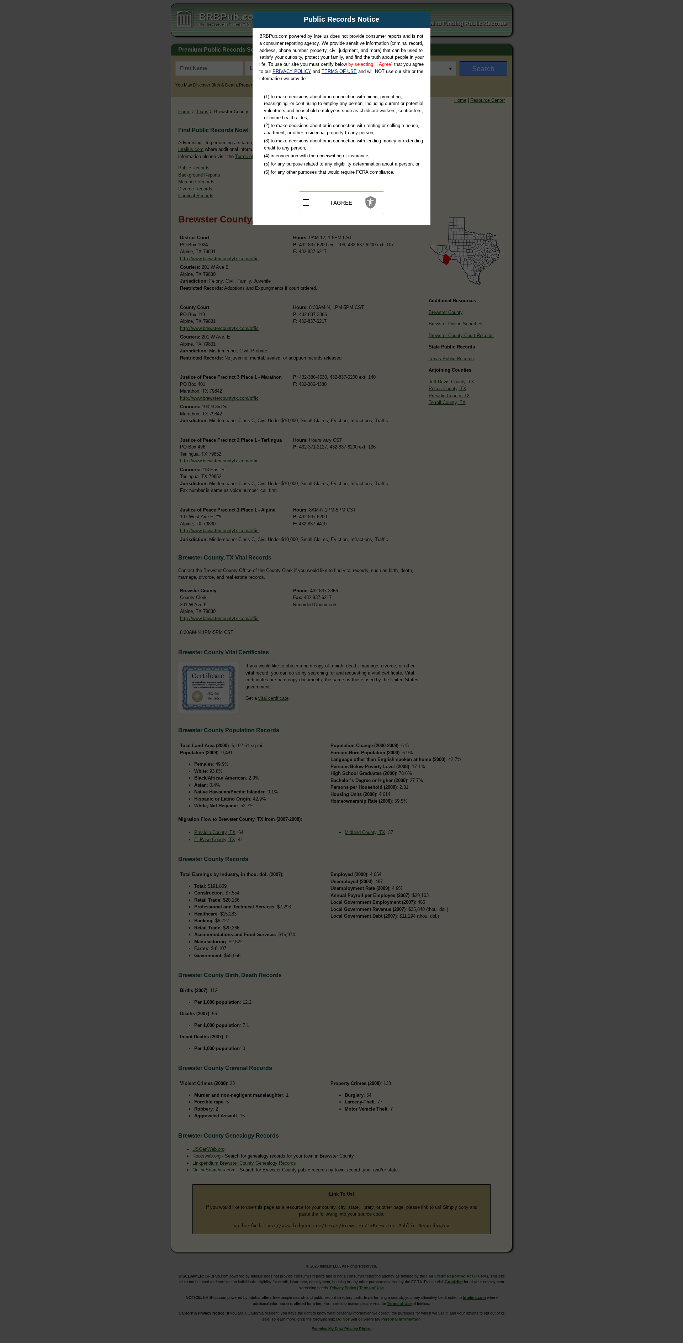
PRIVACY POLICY (291, 71)
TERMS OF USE (339, 71)
